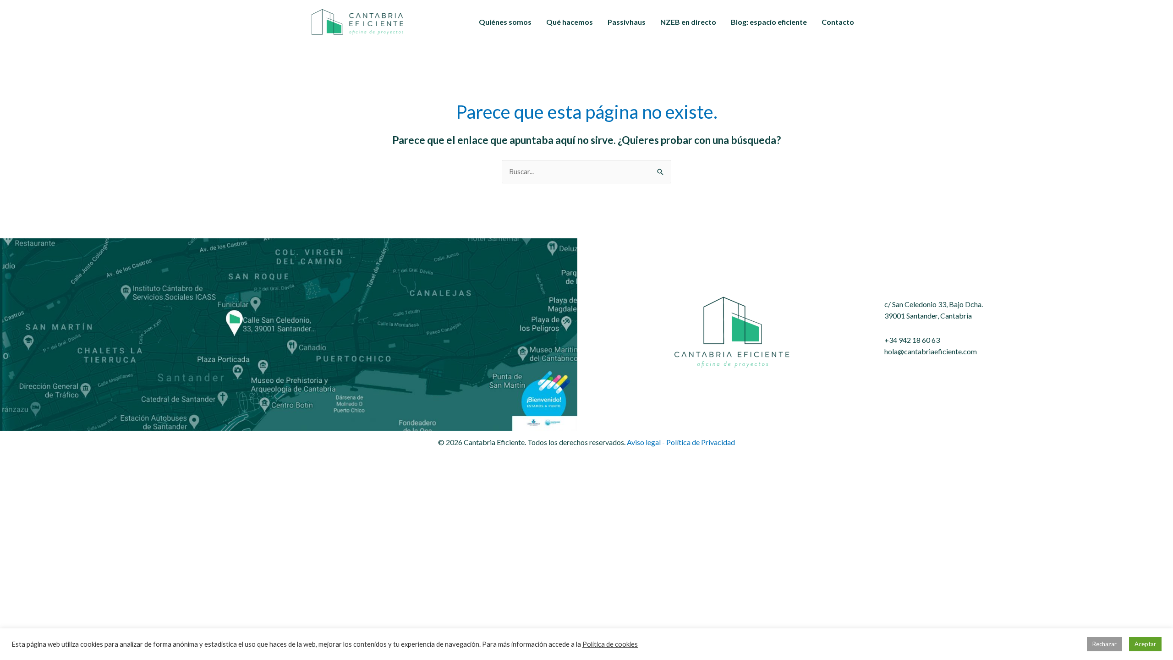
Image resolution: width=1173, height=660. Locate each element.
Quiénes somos (505, 21)
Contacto (838, 21)
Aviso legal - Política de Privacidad (681, 442)
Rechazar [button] (1104, 644)
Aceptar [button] (1145, 644)
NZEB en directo (688, 21)
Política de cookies (610, 644)
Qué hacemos (569, 21)
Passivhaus (627, 21)
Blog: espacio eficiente (769, 21)
